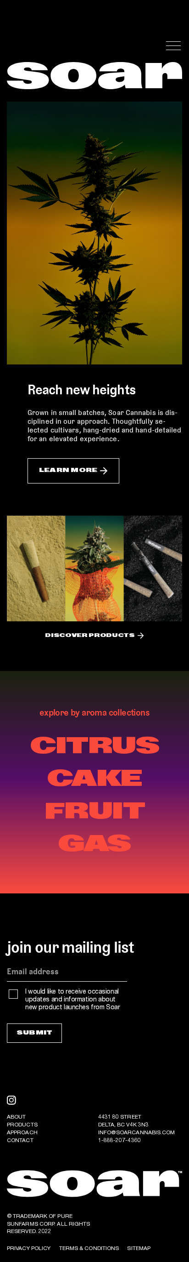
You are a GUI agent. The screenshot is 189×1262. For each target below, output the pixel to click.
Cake (94, 779)
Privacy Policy (28, 1248)
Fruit (94, 812)
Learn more (68, 470)
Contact (20, 1140)
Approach (22, 1133)
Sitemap (138, 1248)
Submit (34, 1032)
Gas (94, 844)
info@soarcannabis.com (136, 1133)
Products (22, 1125)
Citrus (94, 746)
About (16, 1117)
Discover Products (89, 636)
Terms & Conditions (89, 1248)
